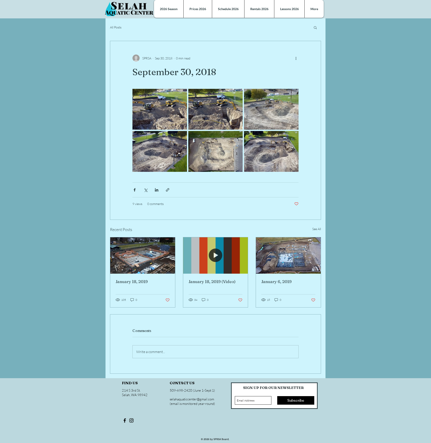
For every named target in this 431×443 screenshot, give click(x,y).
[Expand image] (159, 109)
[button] (315, 27)
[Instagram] (131, 420)
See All (316, 229)
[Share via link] (167, 190)
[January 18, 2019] (142, 255)
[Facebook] (125, 420)
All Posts (115, 27)
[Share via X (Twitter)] (145, 190)
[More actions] (296, 58)
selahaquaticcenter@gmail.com (192, 399)
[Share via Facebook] (134, 190)
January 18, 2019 (132, 281)
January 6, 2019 (276, 281)
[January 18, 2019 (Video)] (215, 255)
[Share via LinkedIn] (156, 190)
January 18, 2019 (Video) (212, 281)
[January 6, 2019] (288, 255)
